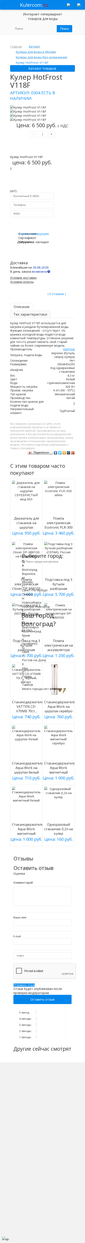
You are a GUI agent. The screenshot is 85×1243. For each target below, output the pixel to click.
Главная (16, 46)
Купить (42, 146)
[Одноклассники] (64, 452)
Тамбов (27, 685)
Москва (27, 582)
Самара (27, 594)
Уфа (25, 668)
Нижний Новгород (36, 606)
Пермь (27, 676)
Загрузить (26, 242)
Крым (26, 635)
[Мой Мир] (68, 452)
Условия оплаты (22, 282)
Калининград (31, 631)
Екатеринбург (32, 615)
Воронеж (28, 574)
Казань (27, 623)
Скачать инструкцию (33, 234)
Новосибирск (31, 602)
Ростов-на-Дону (34, 660)
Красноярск (30, 627)
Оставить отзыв (42, 999)
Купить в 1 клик (42, 223)
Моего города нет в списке (42, 689)
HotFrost (69, 349)
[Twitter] (60, 452)
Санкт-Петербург (35, 590)
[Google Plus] (73, 452)
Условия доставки (23, 278)
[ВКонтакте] (55, 452)
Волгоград (29, 569)
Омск (25, 652)
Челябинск (30, 643)
